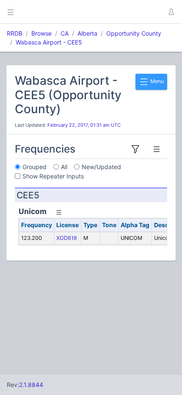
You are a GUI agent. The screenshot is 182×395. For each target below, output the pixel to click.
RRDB (14, 33)
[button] (171, 11)
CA (65, 33)
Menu (156, 81)
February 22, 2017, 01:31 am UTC (84, 125)
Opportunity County (133, 33)
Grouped (34, 166)
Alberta (87, 33)
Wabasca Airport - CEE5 (49, 42)
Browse (41, 33)
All (64, 166)
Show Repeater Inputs (53, 176)
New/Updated (101, 166)
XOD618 (66, 238)
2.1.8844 (31, 384)
